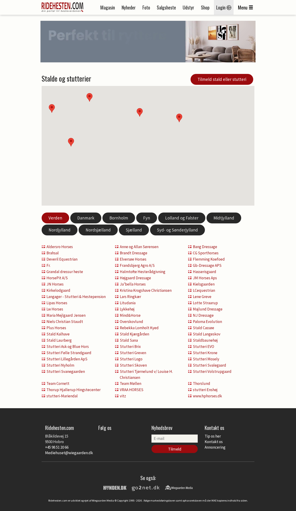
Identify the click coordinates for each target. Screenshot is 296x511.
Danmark (85, 218)
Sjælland (134, 230)
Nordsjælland (98, 230)
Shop (205, 7)
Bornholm (118, 218)
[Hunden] (114, 487)
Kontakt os (214, 441)
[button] (179, 118)
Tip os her (213, 436)
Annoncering (215, 447)
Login (221, 7)
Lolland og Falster (181, 218)
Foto (146, 7)
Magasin (107, 7)
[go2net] (146, 487)
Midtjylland (223, 218)
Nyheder (129, 7)
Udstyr (188, 7)
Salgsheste (166, 7)
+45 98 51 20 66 (56, 447)
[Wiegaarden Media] (179, 487)
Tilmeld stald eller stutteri (221, 79)
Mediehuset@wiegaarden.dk (69, 452)
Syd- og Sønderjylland (177, 230)
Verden (55, 218)
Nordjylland (60, 230)
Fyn (146, 218)
